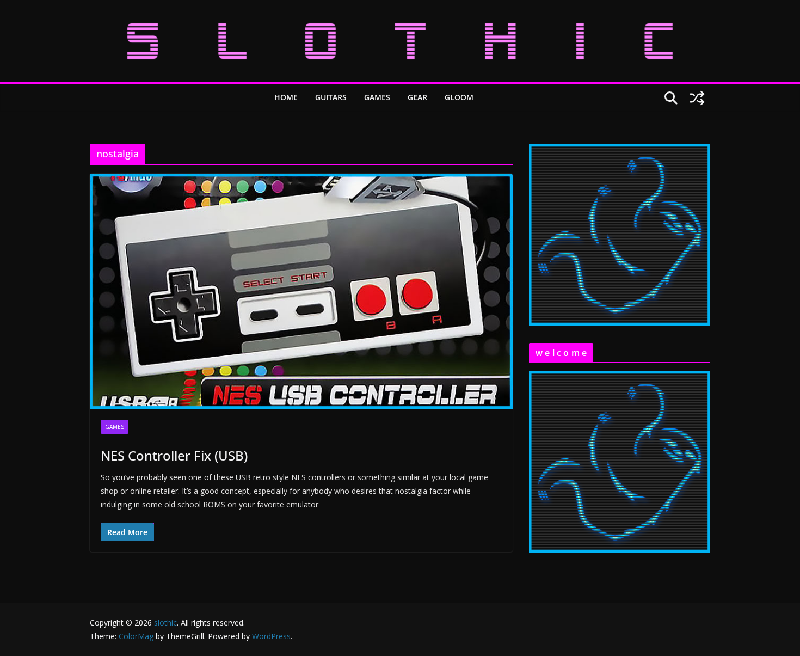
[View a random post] (697, 98)
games (377, 97)
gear (417, 97)
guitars (331, 97)
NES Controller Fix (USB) (174, 455)
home (286, 97)
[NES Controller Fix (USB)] (301, 291)
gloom (459, 97)
